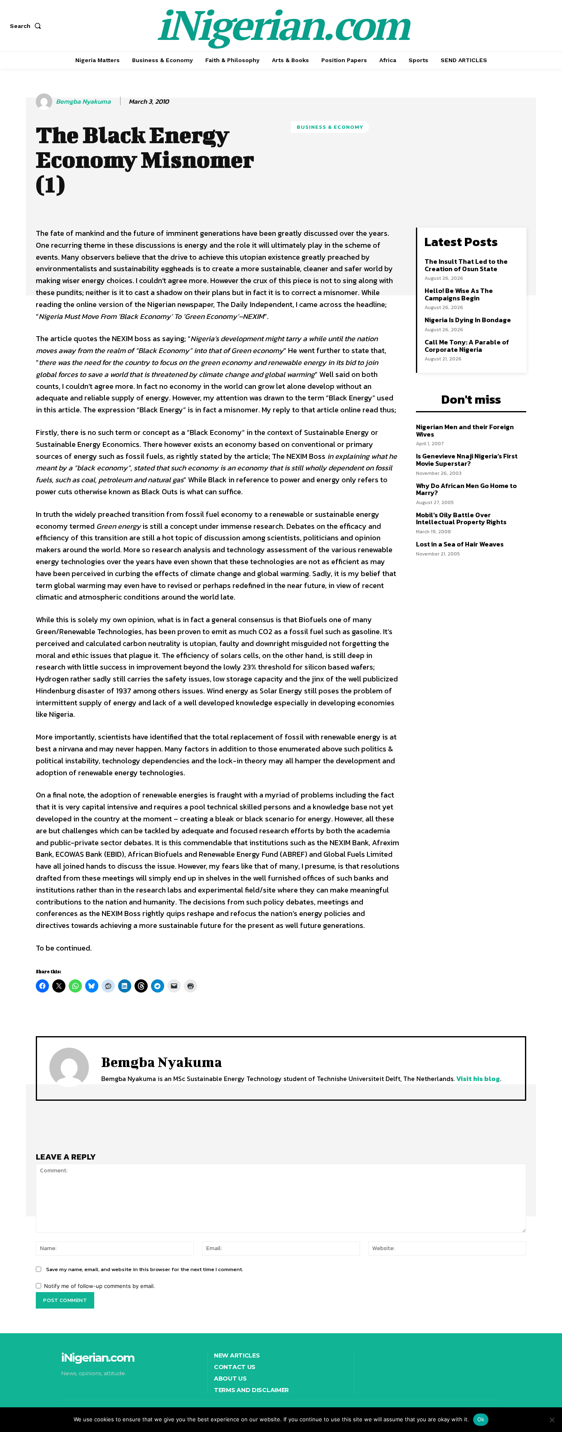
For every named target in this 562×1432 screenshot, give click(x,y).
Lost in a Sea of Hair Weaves (460, 544)
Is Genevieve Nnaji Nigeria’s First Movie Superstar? (467, 459)
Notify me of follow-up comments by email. (99, 1286)
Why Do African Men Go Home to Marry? (466, 489)
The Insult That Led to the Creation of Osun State (466, 265)
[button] (27, 26)
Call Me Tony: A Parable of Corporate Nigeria (467, 345)
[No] (552, 1420)
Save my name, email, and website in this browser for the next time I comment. (144, 1269)
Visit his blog (478, 1078)
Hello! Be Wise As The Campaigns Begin (459, 294)
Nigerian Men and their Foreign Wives (465, 430)
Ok (481, 1419)
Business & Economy (330, 127)
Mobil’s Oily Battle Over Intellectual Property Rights (461, 518)
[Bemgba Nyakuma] (45, 101)
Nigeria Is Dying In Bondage (468, 320)
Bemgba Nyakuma (83, 101)
